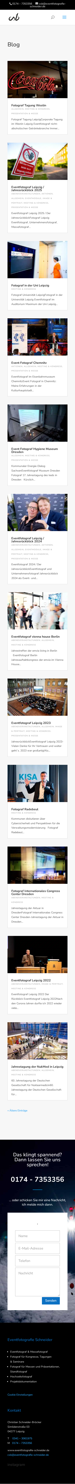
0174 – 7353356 (22, 4)
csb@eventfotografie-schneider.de (28, 1455)
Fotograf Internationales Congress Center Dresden (35, 892)
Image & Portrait (52, 984)
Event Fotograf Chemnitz (29, 363)
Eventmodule (33, 198)
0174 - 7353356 (37, 1179)
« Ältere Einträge (17, 1110)
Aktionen (47, 193)
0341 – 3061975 (22, 1438)
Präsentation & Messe (24, 113)
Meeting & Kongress (37, 109)
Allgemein (17, 109)
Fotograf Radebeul (24, 809)
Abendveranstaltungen (25, 193)
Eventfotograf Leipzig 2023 (31, 723)
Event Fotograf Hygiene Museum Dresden (34, 450)
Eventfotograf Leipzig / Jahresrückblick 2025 (27, 188)
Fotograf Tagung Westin (28, 105)
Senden (51, 1300)
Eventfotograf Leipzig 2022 (31, 980)
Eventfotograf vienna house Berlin (35, 637)
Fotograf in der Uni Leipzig (30, 285)
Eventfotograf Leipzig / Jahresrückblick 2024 (27, 539)
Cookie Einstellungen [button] (20, 1395)
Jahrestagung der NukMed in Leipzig (37, 1067)
